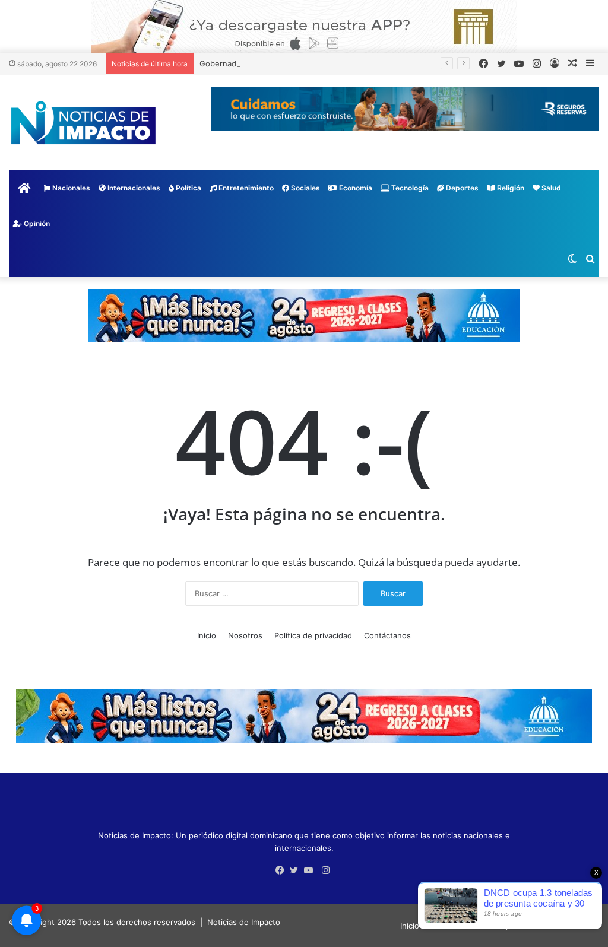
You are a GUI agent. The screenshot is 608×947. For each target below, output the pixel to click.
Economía (354, 187)
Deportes (461, 187)
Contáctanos (387, 635)
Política (187, 187)
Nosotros (245, 635)
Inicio (206, 635)
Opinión (36, 223)
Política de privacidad (313, 635)
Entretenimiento (245, 187)
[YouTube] (311, 870)
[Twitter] (297, 870)
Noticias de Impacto (243, 922)
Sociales (304, 187)
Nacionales (70, 187)
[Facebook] (283, 870)
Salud (550, 187)
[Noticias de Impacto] (83, 123)
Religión (509, 187)
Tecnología (409, 187)
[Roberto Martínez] (304, 26)
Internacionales (133, 187)
